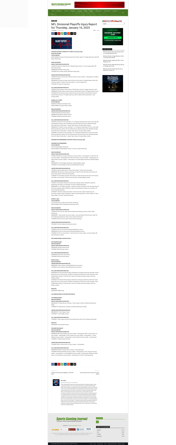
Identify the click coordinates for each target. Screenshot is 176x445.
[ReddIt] (68, 33)
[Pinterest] (59, 33)
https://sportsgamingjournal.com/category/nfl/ (69, 382)
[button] (123, 12)
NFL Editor (55, 30)
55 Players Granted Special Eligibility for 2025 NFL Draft (62, 373)
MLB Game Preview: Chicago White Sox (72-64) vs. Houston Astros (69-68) (113, 57)
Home (52, 18)
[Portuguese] (116, 21)
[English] (109, 21)
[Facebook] (52, 33)
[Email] (71, 33)
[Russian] (118, 21)
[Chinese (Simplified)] (105, 21)
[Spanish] (119, 21)
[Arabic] (103, 21)
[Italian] (114, 21)
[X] (55, 33)
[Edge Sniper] (112, 45)
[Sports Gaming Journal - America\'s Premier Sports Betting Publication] (61, 4)
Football (56, 18)
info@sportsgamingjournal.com (74, 425)
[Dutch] (107, 21)
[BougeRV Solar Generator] (112, 92)
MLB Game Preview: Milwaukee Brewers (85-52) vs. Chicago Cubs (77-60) (113, 65)
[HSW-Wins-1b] (99, 5)
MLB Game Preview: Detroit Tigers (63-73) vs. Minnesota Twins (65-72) (113, 69)
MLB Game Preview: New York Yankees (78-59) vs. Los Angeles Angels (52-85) (113, 52)
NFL (56, 20)
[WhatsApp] (62, 33)
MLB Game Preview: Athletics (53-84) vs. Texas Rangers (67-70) (113, 61)
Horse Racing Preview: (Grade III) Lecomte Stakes (89, 373)
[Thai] (121, 21)
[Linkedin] (65, 33)
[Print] (74, 33)
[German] (112, 21)
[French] (110, 21)
